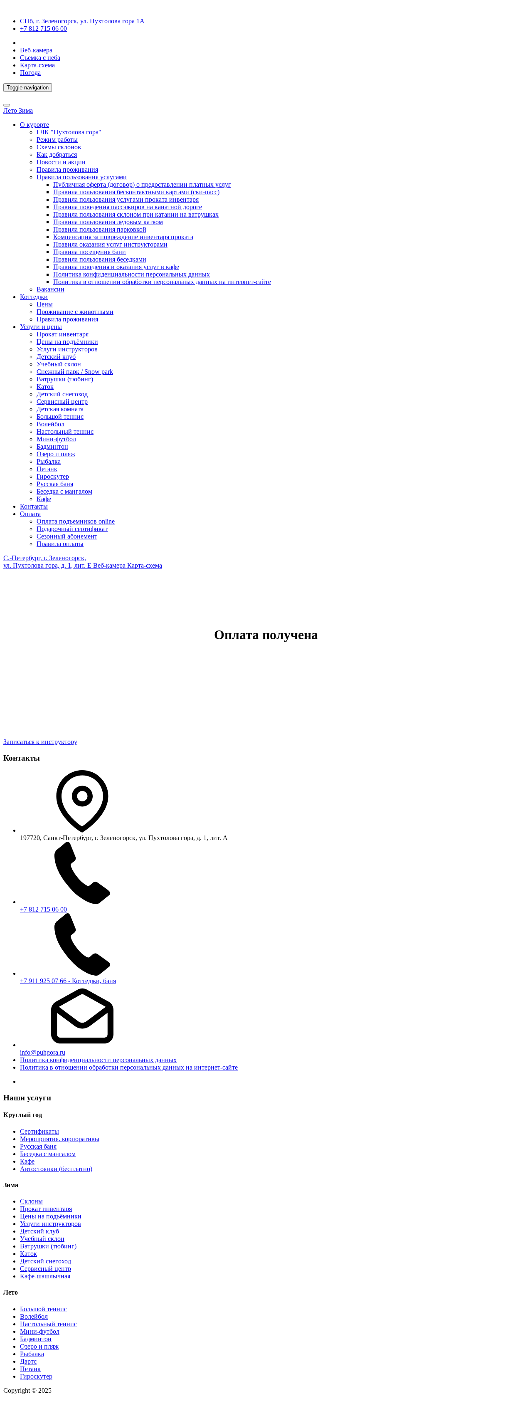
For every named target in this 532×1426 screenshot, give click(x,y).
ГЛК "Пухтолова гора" (69, 132)
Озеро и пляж (56, 453)
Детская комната (60, 409)
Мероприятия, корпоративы (59, 1138)
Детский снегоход (62, 394)
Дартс (28, 1361)
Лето (11, 110)
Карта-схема (37, 65)
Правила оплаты (60, 543)
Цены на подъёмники (67, 341)
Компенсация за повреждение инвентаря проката (123, 236)
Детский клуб (56, 356)
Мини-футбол (56, 438)
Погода (30, 72)
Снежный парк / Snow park (75, 371)
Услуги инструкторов (67, 349)
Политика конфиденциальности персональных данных (131, 274)
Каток (45, 386)
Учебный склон (59, 364)
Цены (45, 304)
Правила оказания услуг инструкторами (110, 244)
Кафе (44, 498)
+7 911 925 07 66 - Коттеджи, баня (68, 980)
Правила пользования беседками (99, 259)
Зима (26, 110)
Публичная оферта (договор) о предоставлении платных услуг (142, 184)
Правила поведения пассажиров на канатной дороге (127, 206)
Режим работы (57, 139)
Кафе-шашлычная (45, 1276)
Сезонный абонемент (67, 536)
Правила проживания (67, 169)
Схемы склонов (59, 147)
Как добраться (57, 154)
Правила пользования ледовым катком (108, 221)
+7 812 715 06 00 (43, 28)
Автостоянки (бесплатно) (56, 1168)
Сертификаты (39, 1131)
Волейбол (50, 424)
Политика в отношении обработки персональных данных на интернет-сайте (162, 281)
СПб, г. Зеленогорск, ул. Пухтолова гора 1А (82, 21)
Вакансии (50, 289)
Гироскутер (53, 476)
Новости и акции (61, 162)
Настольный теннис (65, 431)
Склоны (31, 1201)
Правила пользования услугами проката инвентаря (126, 199)
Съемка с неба (40, 57)
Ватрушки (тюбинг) (65, 379)
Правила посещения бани (89, 251)
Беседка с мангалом (64, 491)
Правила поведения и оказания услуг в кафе (116, 266)
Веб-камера (36, 50)
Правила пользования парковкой (99, 229)
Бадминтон (52, 446)
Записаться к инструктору (40, 741)
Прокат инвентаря (63, 334)
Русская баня (55, 483)
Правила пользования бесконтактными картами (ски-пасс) (136, 191)
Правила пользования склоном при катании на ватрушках (136, 214)
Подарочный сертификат (72, 528)
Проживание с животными (75, 311)
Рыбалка (49, 461)
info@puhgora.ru (42, 1052)
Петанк (47, 468)
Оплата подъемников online (76, 521)
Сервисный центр (62, 401)
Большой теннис (60, 416)
